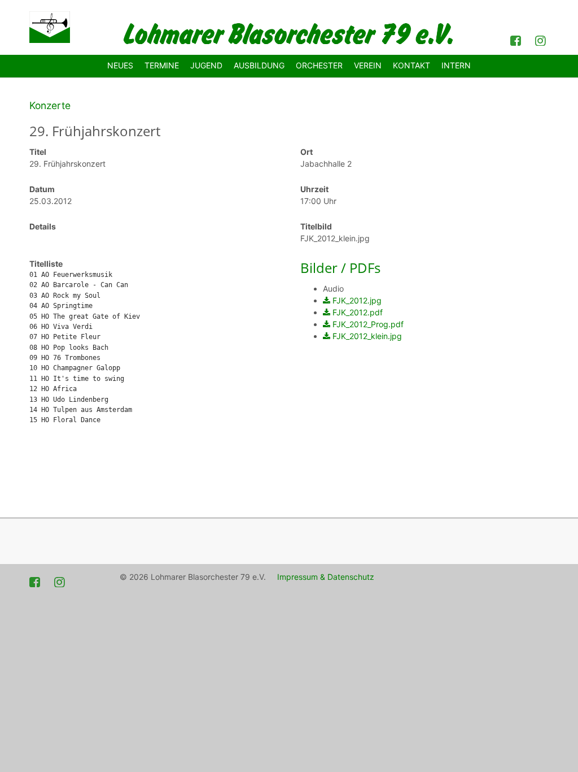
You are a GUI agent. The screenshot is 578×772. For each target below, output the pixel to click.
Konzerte (50, 105)
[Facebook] (517, 39)
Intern (456, 65)
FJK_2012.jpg (357, 300)
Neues (120, 65)
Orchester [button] (319, 65)
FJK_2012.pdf (357, 312)
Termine (161, 65)
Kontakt (411, 65)
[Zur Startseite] (49, 27)
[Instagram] (542, 39)
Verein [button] (368, 65)
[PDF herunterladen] (326, 301)
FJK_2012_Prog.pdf (368, 324)
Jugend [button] (206, 65)
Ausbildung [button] (259, 65)
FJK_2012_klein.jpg (367, 336)
